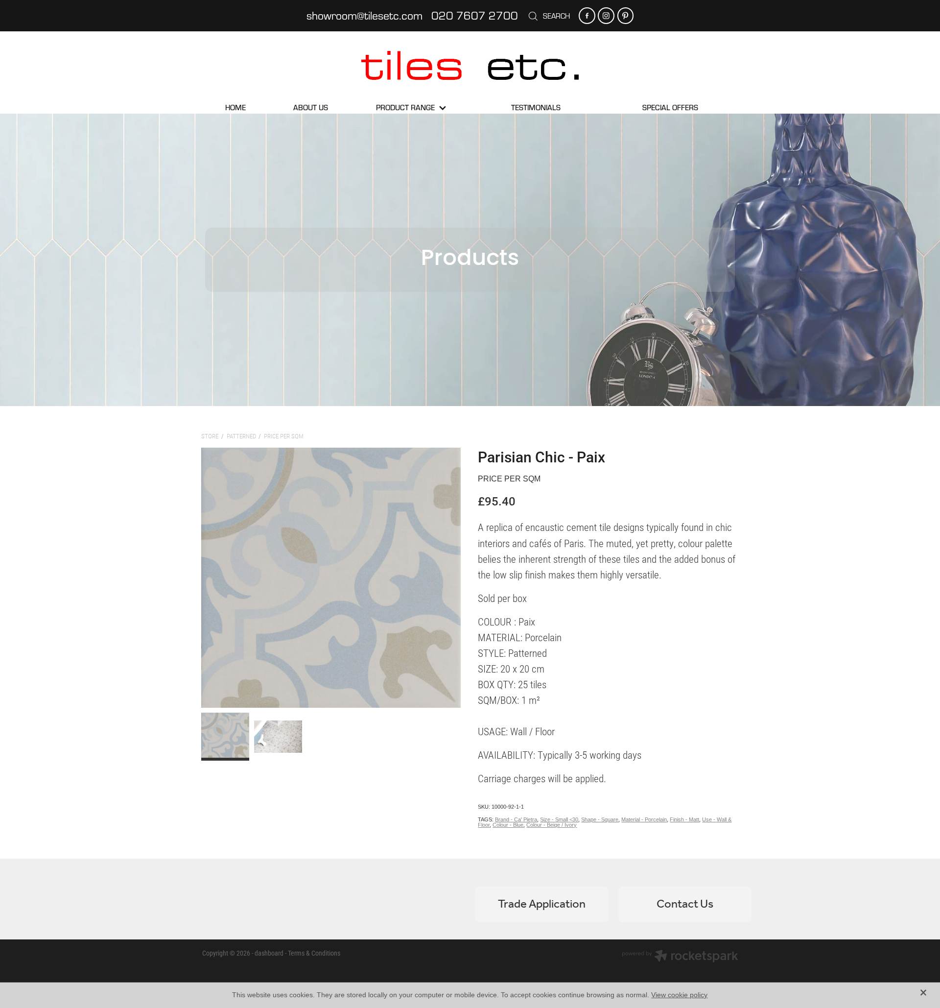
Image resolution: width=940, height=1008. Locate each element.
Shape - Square (599, 819)
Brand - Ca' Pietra (516, 819)
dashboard (269, 953)
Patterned (241, 436)
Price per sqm (284, 436)
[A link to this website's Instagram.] (606, 15)
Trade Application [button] (542, 904)
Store (209, 436)
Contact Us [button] (685, 904)
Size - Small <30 (559, 819)
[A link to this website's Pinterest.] (625, 15)
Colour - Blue (508, 825)
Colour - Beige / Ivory (551, 825)
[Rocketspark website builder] (680, 957)
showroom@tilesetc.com (364, 15)
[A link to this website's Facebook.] (587, 15)
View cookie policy (679, 995)
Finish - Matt (684, 819)
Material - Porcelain (644, 819)
